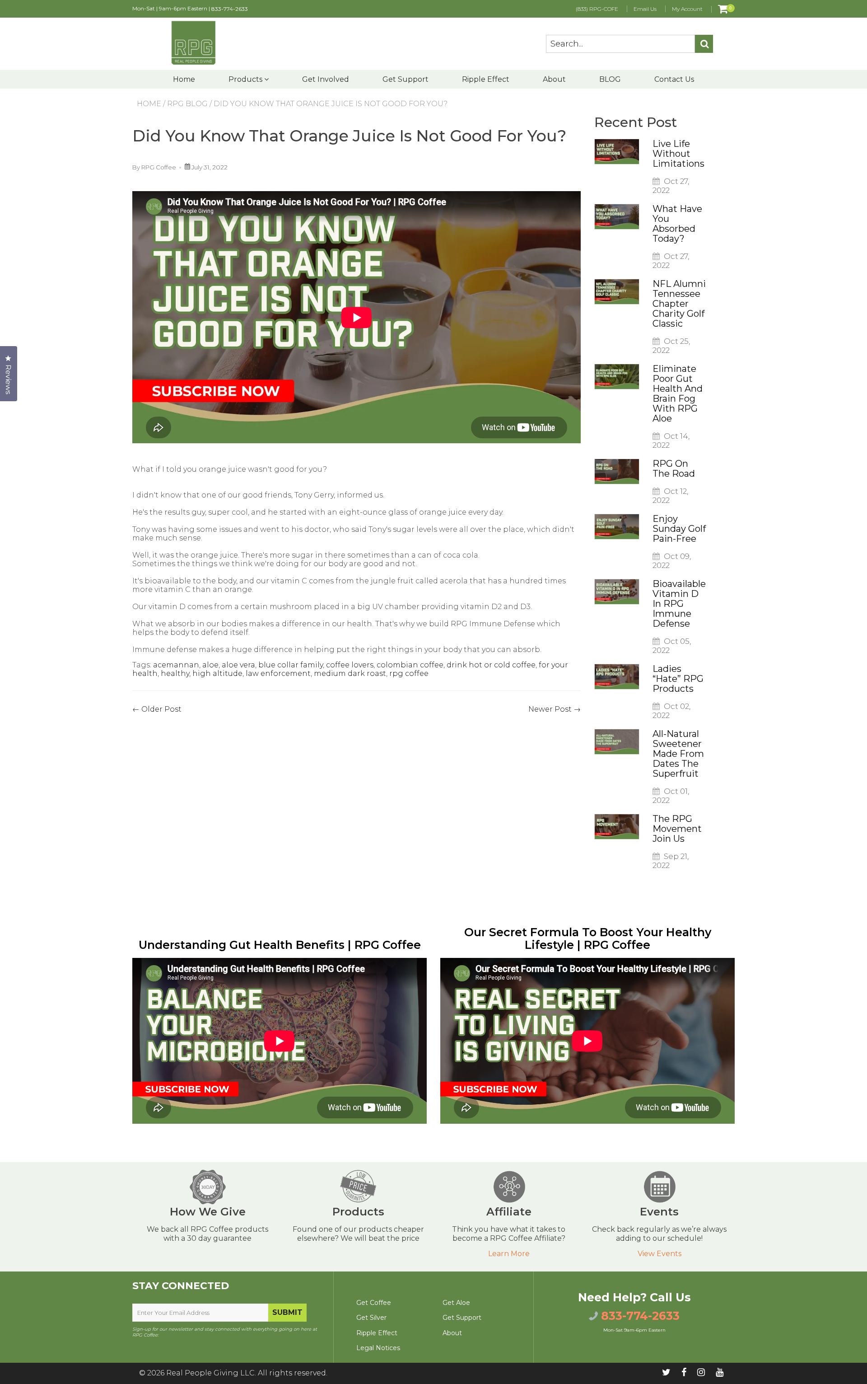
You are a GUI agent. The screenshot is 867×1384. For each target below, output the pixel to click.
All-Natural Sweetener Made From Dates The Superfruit (678, 753)
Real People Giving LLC (210, 1373)
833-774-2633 (229, 8)
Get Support (405, 79)
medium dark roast (350, 673)
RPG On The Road (674, 468)
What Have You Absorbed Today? (677, 223)
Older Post (161, 709)
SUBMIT (287, 1312)
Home (184, 79)
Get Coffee (373, 1303)
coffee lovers (349, 665)
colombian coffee (410, 665)
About (554, 79)
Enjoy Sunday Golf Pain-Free (679, 528)
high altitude (217, 673)
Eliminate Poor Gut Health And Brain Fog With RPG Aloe (678, 393)
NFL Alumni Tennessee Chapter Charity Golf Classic (679, 303)
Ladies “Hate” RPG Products (678, 678)
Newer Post (550, 709)
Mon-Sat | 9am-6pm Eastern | (190, 8)
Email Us (645, 8)
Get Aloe (456, 1303)
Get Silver (371, 1318)
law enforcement (278, 673)
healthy (175, 673)
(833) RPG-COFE (597, 8)
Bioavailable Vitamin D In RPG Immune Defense (679, 603)
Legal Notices (378, 1348)
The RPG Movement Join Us (677, 828)
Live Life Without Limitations (678, 153)
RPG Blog (187, 103)
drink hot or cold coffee (491, 665)
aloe (210, 665)
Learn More (509, 1253)
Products (246, 79)
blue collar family (290, 665)
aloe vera (238, 665)
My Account (687, 8)
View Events (659, 1253)
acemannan (176, 665)
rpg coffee (409, 673)
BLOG (610, 79)
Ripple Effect (485, 79)
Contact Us (674, 79)
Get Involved (325, 79)
